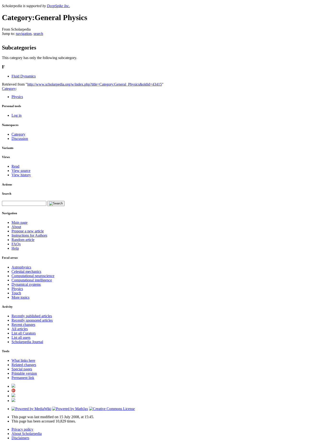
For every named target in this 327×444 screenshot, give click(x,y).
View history (21, 175)
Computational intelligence (31, 280)
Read (15, 166)
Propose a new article (27, 231)
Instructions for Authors (29, 235)
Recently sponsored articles (32, 320)
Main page (19, 222)
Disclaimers (20, 438)
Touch (16, 293)
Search (6, 193)
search (38, 34)
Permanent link (22, 378)
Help (15, 248)
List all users (20, 337)
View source (20, 171)
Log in (16, 115)
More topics (20, 297)
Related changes (23, 365)
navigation (24, 34)
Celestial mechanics (26, 271)
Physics (17, 97)
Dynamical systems (26, 284)
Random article (22, 240)
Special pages (21, 369)
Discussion (19, 139)
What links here (23, 360)
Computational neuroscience (32, 276)
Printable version (24, 373)
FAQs (16, 244)
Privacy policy (22, 429)
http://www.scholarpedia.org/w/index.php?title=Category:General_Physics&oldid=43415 (94, 84)
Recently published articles (31, 316)
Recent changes (23, 325)
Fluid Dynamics (23, 76)
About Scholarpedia (26, 434)
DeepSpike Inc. (58, 6)
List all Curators (23, 333)
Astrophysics (21, 267)
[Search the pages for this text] (56, 203)
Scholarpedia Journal (27, 342)
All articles (19, 329)
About (16, 227)
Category (9, 89)
